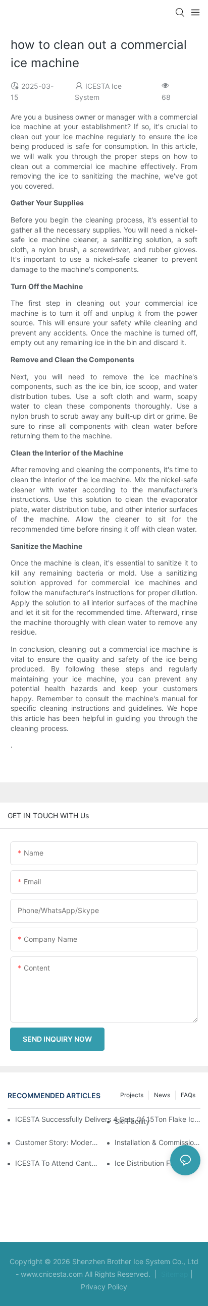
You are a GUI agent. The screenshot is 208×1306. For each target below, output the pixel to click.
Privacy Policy (104, 1286)
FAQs (188, 1095)
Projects (131, 1095)
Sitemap (173, 1274)
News (162, 1095)
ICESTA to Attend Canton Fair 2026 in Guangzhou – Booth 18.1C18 (58, 1163)
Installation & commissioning (157, 1142)
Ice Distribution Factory (153, 1163)
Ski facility (132, 1121)
